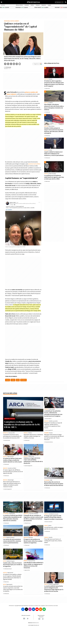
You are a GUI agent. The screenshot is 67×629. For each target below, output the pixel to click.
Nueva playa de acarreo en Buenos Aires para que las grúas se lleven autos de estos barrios (53, 483)
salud (18, 380)
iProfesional (7, 21)
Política (32, 5)
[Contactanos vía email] (24, 618)
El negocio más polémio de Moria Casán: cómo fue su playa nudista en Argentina (33, 541)
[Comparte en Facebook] (5, 64)
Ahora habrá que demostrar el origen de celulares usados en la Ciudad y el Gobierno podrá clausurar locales (12, 484)
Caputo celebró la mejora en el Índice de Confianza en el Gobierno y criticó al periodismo (54, 153)
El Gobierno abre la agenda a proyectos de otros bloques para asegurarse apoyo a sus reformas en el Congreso (54, 83)
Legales (49, 5)
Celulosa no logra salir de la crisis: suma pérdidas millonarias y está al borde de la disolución (33, 460)
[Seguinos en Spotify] (44, 609)
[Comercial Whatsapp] (43, 619)
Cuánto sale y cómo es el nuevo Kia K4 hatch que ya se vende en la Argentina (12, 564)
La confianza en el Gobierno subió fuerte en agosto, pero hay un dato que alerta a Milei (54, 177)
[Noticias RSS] (40, 609)
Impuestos (44, 5)
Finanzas (38, 5)
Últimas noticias (19, 5)
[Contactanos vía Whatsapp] (27, 618)
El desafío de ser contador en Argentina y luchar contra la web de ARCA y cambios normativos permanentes (33, 518)
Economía (27, 5)
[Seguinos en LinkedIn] (33, 609)
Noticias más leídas (10, 393)
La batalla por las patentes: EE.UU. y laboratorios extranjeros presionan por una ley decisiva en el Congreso (53, 413)
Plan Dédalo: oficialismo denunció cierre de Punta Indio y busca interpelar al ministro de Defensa (54, 107)
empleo (7, 380)
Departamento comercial (41, 616)
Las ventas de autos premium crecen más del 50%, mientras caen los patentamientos (12, 541)
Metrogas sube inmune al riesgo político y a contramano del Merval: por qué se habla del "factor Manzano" (54, 437)
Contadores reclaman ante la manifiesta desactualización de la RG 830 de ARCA (22, 424)
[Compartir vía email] (19, 64)
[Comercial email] (39, 619)
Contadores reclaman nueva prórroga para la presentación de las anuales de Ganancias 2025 (12, 436)
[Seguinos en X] (26, 609)
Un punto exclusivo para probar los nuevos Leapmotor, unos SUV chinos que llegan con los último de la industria (13, 588)
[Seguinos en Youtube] (37, 609)
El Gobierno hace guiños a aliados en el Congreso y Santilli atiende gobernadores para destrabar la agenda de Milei (12, 577)
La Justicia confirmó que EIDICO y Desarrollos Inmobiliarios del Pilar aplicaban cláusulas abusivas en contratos (12, 518)
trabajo (13, 380)
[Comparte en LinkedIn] (14, 64)
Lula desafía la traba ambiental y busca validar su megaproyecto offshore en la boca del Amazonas (33, 565)
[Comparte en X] (8, 64)
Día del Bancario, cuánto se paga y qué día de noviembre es (53, 528)
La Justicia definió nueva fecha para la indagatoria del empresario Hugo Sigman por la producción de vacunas (53, 588)
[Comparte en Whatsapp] (11, 64)
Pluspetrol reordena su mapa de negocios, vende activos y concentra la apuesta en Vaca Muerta (53, 425)
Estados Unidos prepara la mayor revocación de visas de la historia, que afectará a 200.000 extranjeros (53, 130)
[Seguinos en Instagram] (30, 609)
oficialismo (23, 380)
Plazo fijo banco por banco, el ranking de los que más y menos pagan (53, 540)
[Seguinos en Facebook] (23, 609)
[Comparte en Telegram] (17, 64)
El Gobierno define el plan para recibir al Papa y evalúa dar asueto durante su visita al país (12, 460)
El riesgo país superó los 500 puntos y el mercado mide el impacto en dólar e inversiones (53, 517)
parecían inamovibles (34, 164)
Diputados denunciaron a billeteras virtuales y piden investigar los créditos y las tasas (33, 436)
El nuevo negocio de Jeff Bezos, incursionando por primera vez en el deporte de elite (13, 471)
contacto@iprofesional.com (33, 625)
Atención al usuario (26, 615)
